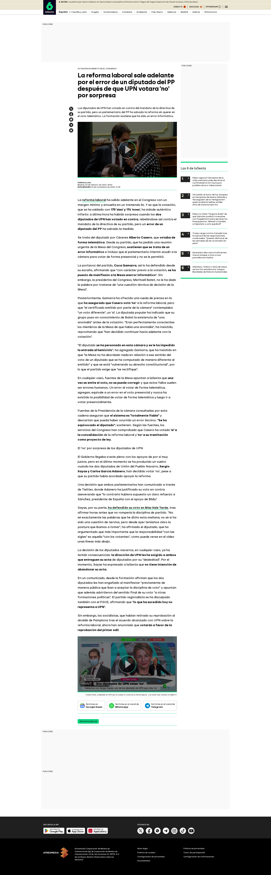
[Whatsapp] (157, 833)
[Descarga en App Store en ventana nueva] (75, 833)
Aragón (95, 12)
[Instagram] (174, 833)
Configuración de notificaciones (198, 857)
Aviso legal (142, 848)
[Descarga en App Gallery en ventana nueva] (97, 833)
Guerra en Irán (162, 2)
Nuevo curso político (115, 2)
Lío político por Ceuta (78, 2)
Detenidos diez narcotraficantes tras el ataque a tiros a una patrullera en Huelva (209, 255)
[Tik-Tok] (183, 833)
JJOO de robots (191, 2)
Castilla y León (79, 12)
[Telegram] (166, 833)
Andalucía (141, 12)
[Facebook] (149, 833)
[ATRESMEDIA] (57, 854)
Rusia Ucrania (176, 2)
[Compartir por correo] (71, 131)
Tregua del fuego (147, 2)
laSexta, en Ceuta (97, 2)
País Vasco (157, 12)
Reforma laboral (88, 721)
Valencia (171, 12)
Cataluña (127, 12)
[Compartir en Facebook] (71, 115)
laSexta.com (84, 183)
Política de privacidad (193, 848)
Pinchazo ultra (131, 2)
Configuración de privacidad (151, 857)
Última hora (210, 12)
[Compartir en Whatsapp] (71, 120)
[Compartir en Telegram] (71, 126)
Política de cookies (146, 852)
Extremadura (111, 12)
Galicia (196, 12)
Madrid (184, 12)
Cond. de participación (194, 852)
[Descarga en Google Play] (53, 833)
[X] (71, 110)
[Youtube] (191, 833)
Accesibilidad (143, 861)
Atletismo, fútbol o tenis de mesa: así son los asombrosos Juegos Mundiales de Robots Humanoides (209, 269)
